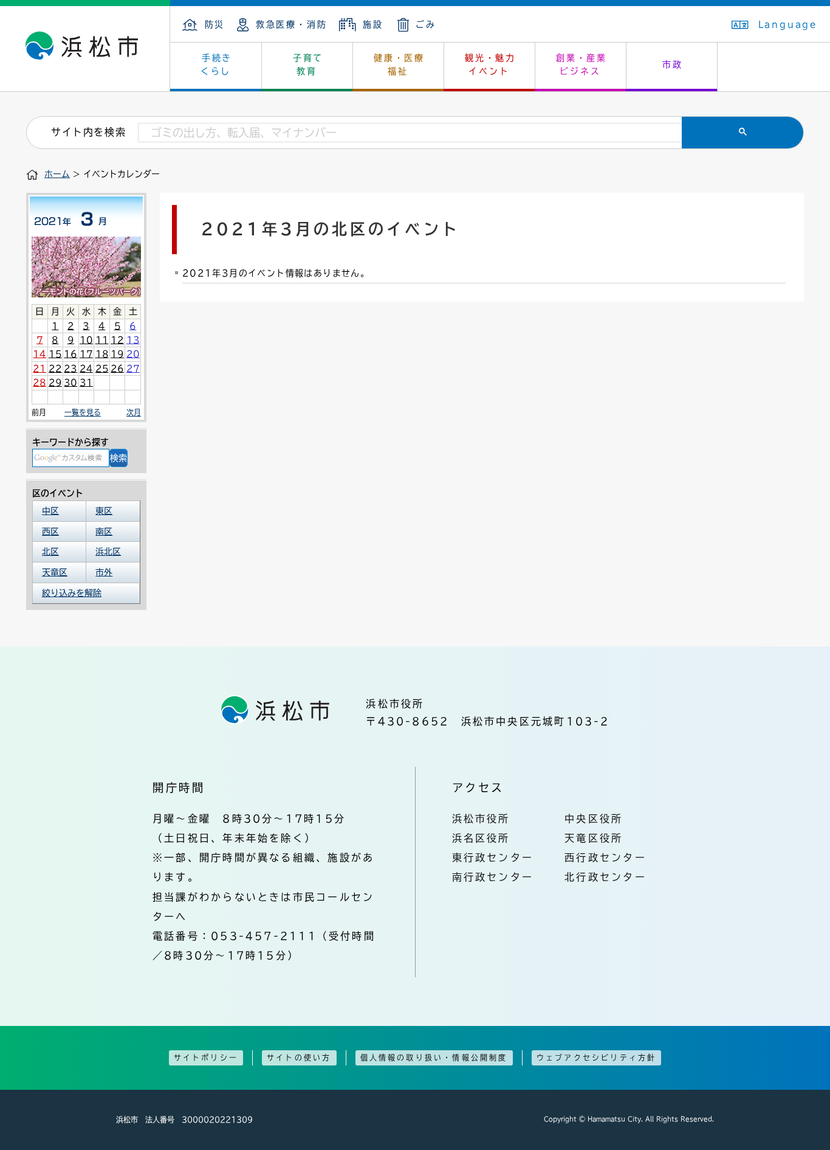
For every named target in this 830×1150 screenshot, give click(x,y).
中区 (50, 511)
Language (788, 24)
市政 (672, 64)
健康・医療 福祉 (399, 64)
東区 (103, 511)
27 (133, 368)
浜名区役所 (481, 838)
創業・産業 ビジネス (581, 64)
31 (86, 382)
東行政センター (493, 857)
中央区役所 (593, 818)
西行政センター (605, 857)
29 (55, 382)
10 (86, 340)
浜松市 (85, 48)
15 (55, 354)
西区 (50, 531)
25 (102, 368)
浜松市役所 (481, 818)
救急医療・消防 (291, 24)
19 (117, 354)
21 (39, 368)
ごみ (426, 24)
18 (102, 354)
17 (86, 354)
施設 (373, 24)
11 (102, 340)
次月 (133, 412)
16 (70, 354)
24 (86, 368)
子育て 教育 (308, 64)
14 (39, 354)
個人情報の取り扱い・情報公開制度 (434, 1057)
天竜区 (54, 572)
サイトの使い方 (299, 1057)
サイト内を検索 (88, 132)
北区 (50, 551)
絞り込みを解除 (71, 593)
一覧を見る (82, 412)
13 (133, 340)
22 (55, 368)
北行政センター (605, 877)
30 (70, 382)
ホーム (57, 174)
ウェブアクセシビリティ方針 (597, 1057)
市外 (103, 572)
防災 (215, 24)
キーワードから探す (70, 442)
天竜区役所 (593, 838)
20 (133, 354)
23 (70, 368)
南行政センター (493, 877)
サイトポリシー (206, 1057)
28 (39, 382)
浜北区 (108, 551)
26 (117, 368)
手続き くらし (217, 64)
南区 (103, 531)
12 (117, 340)
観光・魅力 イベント (490, 64)
